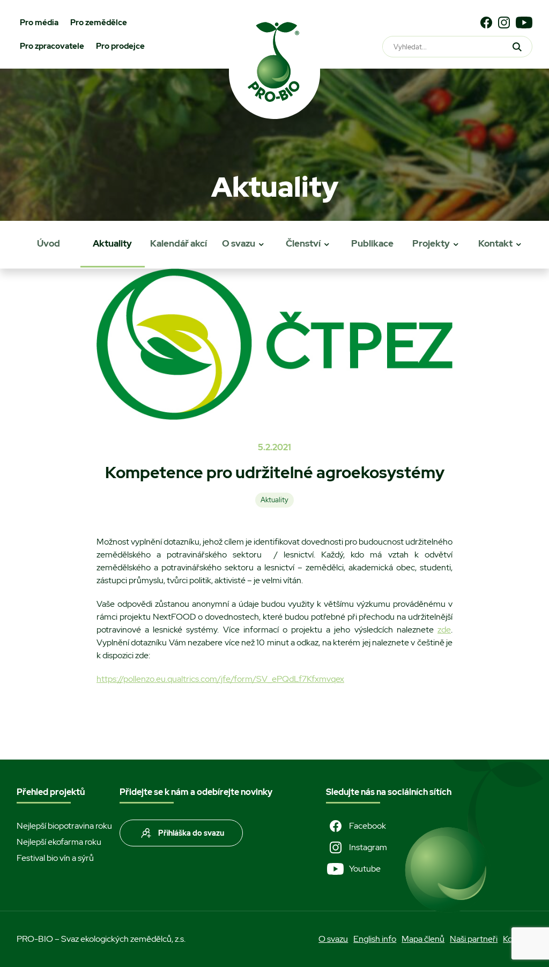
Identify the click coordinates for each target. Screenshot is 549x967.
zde (444, 629)
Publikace (372, 243)
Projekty (431, 243)
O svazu (238, 243)
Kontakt (495, 243)
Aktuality (112, 243)
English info (374, 938)
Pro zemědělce (98, 22)
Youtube (365, 868)
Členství (303, 243)
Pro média (39, 22)
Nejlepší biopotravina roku (64, 825)
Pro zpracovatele (52, 46)
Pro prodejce (120, 46)
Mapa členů (423, 938)
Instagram (368, 847)
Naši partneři (474, 938)
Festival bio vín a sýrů (55, 858)
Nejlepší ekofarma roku (59, 841)
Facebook (367, 825)
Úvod (48, 243)
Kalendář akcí (178, 243)
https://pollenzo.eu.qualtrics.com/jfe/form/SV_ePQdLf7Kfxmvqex (220, 679)
